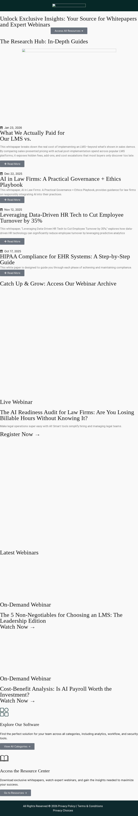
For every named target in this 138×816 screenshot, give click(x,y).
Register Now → (20, 434)
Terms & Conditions (90, 806)
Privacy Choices (63, 810)
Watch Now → (18, 626)
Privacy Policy (66, 806)
